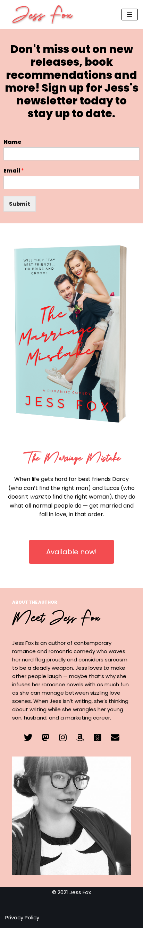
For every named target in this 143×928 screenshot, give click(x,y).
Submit (19, 203)
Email (13, 171)
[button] (71, 552)
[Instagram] (63, 737)
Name (12, 142)
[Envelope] (115, 737)
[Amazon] (80, 737)
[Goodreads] (97, 737)
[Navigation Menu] (129, 14)
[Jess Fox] (44, 14)
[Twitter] (28, 737)
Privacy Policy (22, 917)
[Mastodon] (45, 737)
